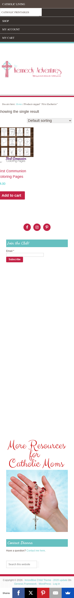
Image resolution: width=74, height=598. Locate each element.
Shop (5, 21)
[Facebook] (18, 593)
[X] (31, 593)
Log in (56, 583)
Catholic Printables (15, 12)
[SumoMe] (68, 593)
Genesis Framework (25, 583)
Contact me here (36, 550)
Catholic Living (13, 4)
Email (10, 251)
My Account (11, 29)
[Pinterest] (43, 593)
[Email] (55, 593)
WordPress (45, 583)
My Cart (8, 38)
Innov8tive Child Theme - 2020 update (46, 580)
